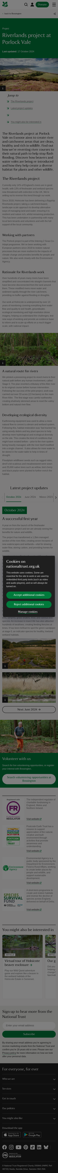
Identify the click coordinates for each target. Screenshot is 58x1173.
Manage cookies (27, 611)
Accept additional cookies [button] (29, 595)
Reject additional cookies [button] (29, 604)
